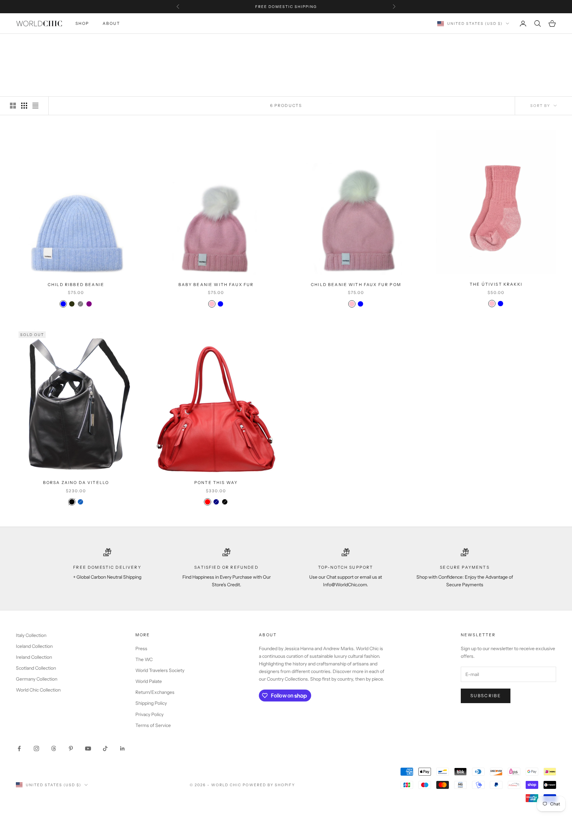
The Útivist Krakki (496, 284)
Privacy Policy (149, 714)
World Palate (148, 681)
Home (22, 43)
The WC (144, 659)
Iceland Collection (34, 646)
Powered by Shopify (269, 785)
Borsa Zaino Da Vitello (76, 482)
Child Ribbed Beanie (76, 284)
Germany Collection (36, 679)
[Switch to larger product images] (13, 106)
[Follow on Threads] (53, 748)
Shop (82, 23)
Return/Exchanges (154, 692)
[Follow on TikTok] (105, 748)
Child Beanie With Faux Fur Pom (356, 284)
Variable (64, 43)
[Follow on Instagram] (36, 748)
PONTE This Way (216, 482)
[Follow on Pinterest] (71, 748)
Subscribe (485, 695)
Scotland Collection (36, 668)
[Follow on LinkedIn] (122, 748)
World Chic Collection (38, 690)
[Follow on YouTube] (88, 748)
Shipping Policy (151, 703)
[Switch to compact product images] (35, 106)
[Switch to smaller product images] (24, 106)
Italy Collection (31, 635)
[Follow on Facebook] (19, 748)
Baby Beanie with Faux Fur (216, 284)
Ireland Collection (34, 657)
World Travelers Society (159, 670)
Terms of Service (153, 725)
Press (141, 648)
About (111, 23)
